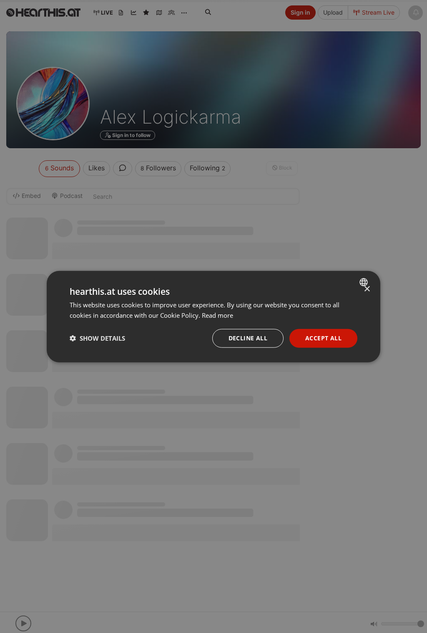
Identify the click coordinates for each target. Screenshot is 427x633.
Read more (217, 315)
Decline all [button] (248, 338)
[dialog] (213, 316)
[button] (97, 338)
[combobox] (364, 282)
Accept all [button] (323, 338)
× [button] (367, 289)
